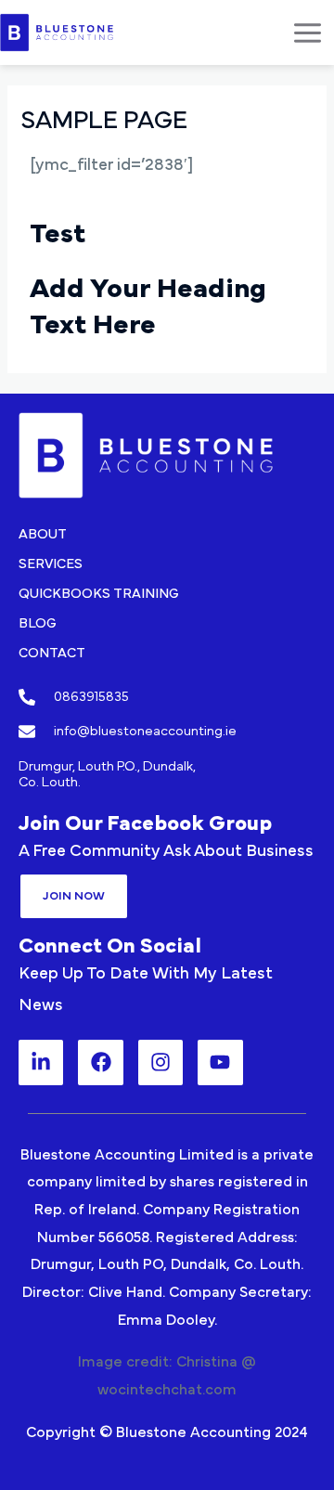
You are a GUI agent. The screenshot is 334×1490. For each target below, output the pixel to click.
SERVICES (51, 564)
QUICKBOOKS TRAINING (99, 594)
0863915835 (91, 697)
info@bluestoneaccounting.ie (145, 731)
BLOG (38, 623)
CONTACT (52, 653)
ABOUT (43, 534)
